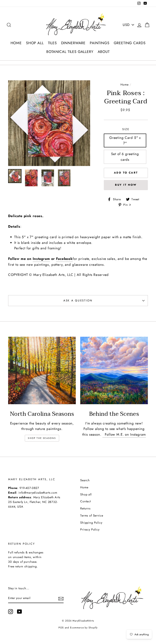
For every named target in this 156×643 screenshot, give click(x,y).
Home (124, 85)
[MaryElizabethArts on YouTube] (19, 611)
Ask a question (78, 300)
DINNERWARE (73, 43)
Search (85, 480)
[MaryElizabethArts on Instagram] (10, 611)
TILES (52, 43)
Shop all (86, 494)
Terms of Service (91, 515)
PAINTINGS (99, 43)
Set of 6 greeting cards (125, 156)
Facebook (64, 258)
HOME (16, 43)
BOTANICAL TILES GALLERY (69, 51)
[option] (49, 123)
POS (61, 627)
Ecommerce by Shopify (84, 627)
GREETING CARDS (130, 43)
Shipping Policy (91, 523)
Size (125, 129)
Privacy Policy (90, 529)
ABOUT (104, 51)
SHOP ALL (35, 43)
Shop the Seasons (42, 438)
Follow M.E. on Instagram (124, 434)
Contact (85, 501)
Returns (85, 508)
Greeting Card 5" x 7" (125, 140)
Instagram (41, 258)
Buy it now (126, 185)
